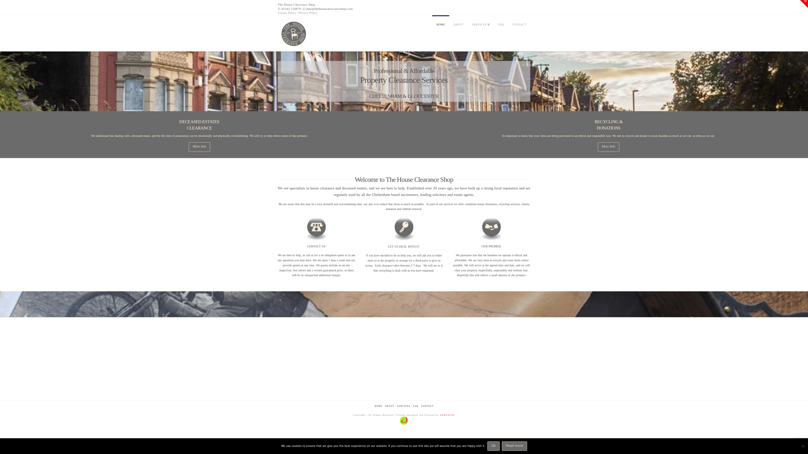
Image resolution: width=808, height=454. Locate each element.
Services (403, 406)
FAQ (415, 406)
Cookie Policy (287, 13)
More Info (199, 146)
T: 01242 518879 (289, 9)
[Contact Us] (316, 229)
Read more (514, 445)
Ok (493, 445)
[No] (803, 446)
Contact (427, 406)
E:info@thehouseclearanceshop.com (328, 9)
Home (378, 406)
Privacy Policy (308, 13)
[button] (804, 4)
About (389, 406)
